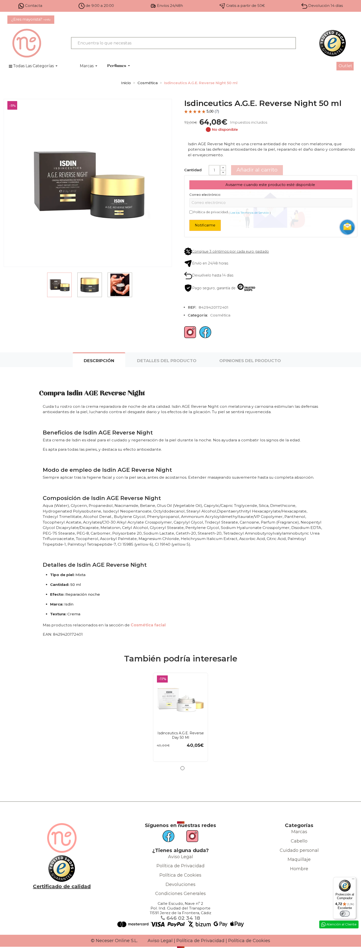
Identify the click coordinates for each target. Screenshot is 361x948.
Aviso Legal (180, 856)
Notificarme (205, 225)
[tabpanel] (180, 717)
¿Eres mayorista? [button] (30, 19)
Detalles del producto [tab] (166, 360)
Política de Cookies (180, 875)
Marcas (299, 831)
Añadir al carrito (257, 170)
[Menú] (353, 880)
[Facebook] (205, 334)
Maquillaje (299, 859)
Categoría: (198, 315)
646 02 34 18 (182, 918)
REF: (192, 307)
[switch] (345, 914)
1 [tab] (182, 768)
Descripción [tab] (99, 360)
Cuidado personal (299, 850)
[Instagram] (190, 334)
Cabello (299, 841)
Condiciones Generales (180, 893)
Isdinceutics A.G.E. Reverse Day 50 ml (180, 735)
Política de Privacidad (180, 866)
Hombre (299, 868)
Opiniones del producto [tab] (250, 360)
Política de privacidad (210, 212)
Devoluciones (180, 884)
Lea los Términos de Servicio (250, 212)
